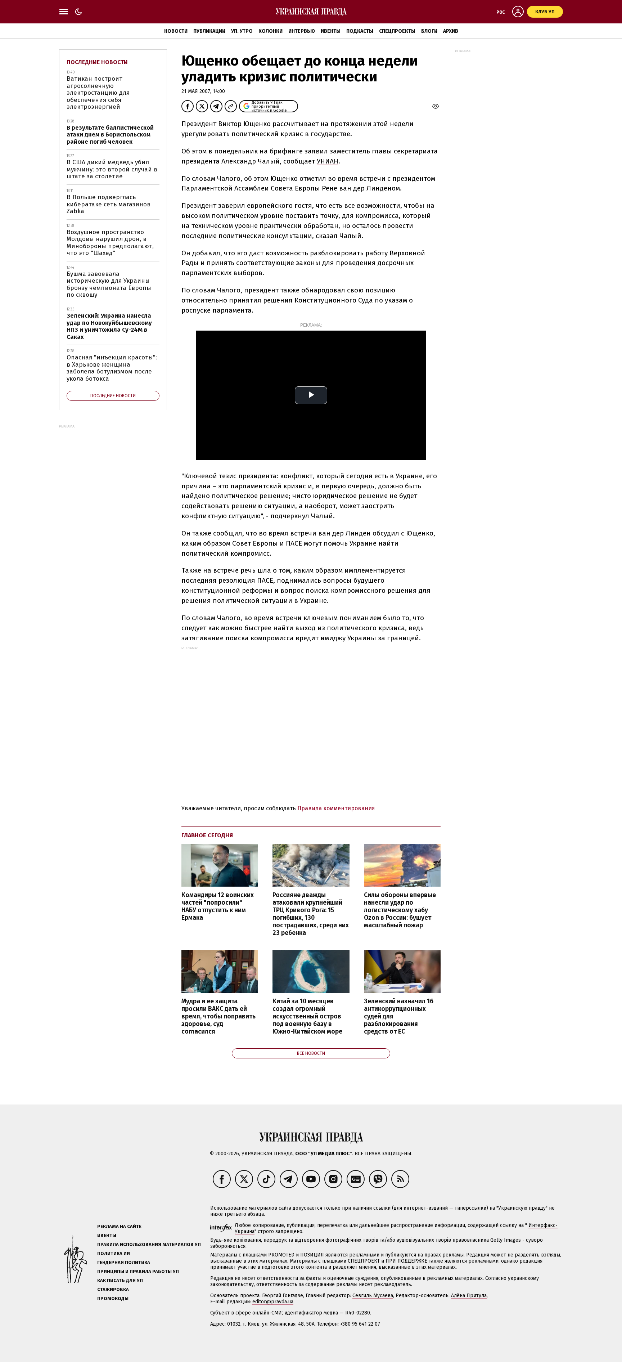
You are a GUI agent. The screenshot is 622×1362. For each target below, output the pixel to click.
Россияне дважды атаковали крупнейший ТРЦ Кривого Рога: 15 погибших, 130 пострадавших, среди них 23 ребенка (310, 914)
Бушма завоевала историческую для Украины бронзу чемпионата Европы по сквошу (109, 284)
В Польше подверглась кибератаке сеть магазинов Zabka (108, 204)
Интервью (301, 31)
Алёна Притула (469, 1295)
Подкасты (359, 31)
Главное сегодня (207, 835)
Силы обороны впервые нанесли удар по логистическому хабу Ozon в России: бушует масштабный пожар (400, 910)
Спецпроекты (397, 31)
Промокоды (113, 1298)
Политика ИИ (113, 1253)
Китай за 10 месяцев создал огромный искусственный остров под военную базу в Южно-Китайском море (307, 1017)
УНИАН (327, 161)
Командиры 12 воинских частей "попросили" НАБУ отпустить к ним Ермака (217, 906)
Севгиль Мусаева (372, 1295)
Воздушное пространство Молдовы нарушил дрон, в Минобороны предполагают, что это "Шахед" (110, 242)
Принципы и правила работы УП (138, 1271)
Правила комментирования (336, 808)
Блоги (429, 31)
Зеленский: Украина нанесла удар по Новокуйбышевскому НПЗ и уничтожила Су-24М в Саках (109, 326)
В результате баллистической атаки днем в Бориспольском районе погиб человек (110, 134)
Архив (450, 31)
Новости (176, 31)
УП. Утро (242, 31)
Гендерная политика (123, 1262)
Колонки (270, 31)
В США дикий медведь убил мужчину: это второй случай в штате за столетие (112, 169)
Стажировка (113, 1289)
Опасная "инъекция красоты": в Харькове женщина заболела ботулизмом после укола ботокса (112, 368)
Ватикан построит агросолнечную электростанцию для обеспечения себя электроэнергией (98, 93)
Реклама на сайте (119, 1226)
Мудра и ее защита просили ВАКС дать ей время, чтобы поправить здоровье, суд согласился (218, 1017)
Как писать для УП (120, 1280)
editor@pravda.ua (272, 1302)
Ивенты (331, 31)
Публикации (209, 31)
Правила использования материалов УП (149, 1244)
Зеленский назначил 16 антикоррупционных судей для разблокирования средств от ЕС (398, 1017)
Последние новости (97, 62)
